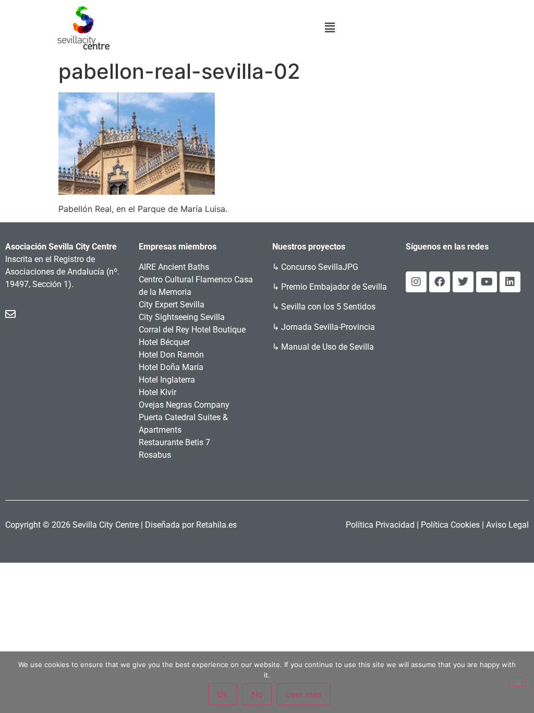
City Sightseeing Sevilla (182, 317)
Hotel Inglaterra (167, 380)
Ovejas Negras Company (184, 405)
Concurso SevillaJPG (319, 267)
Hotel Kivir (157, 392)
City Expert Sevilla (171, 305)
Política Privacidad (380, 525)
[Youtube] (486, 281)
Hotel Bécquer (164, 342)
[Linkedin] (510, 281)
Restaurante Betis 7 (174, 442)
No (257, 694)
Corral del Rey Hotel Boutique (192, 330)
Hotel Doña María (171, 367)
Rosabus (155, 455)
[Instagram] (416, 281)
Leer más (304, 694)
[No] (517, 681)
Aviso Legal (507, 525)
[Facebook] (439, 281)
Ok (222, 694)
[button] (329, 27)
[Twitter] (463, 281)
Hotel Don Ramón (171, 355)
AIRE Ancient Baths (174, 267)
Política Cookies (450, 525)
